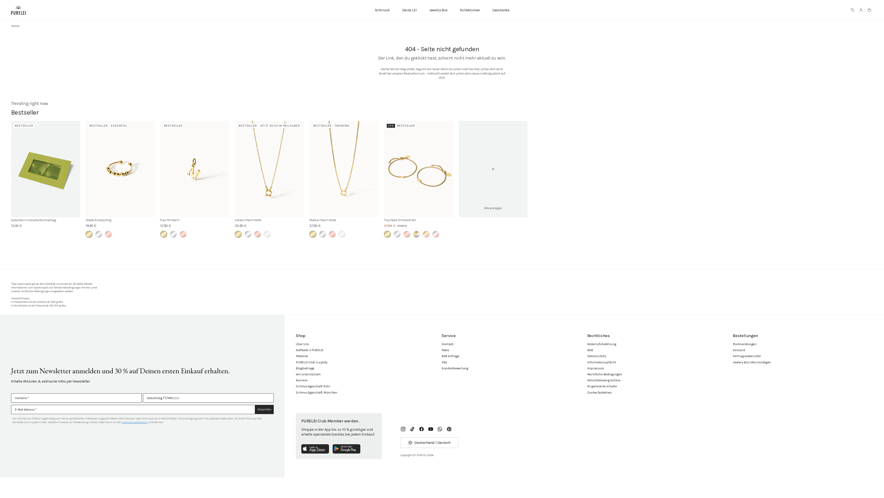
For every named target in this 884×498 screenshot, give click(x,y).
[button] (852, 10)
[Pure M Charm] (194, 169)
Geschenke (500, 10)
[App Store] (315, 449)
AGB (590, 350)
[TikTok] (412, 429)
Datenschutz (596, 356)
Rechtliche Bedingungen (604, 374)
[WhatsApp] (440, 429)
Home (15, 26)
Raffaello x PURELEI (309, 350)
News (445, 350)
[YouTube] (430, 429)
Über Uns (302, 344)
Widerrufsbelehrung (601, 344)
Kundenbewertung (455, 368)
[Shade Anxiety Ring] (120, 169)
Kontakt (448, 344)
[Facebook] (421, 429)
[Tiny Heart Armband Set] (418, 169)
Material (302, 356)
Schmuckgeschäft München (316, 392)
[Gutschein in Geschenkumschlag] (45, 169)
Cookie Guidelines (599, 392)
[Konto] (861, 10)
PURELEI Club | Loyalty (312, 362)
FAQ (444, 362)
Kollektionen (470, 10)
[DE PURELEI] (18, 10)
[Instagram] (403, 429)
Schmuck (382, 10)
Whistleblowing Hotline (603, 380)
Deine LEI (409, 10)
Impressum (595, 368)
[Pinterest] (449, 429)
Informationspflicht (601, 362)
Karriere (301, 380)
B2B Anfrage (450, 356)
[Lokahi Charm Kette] (269, 169)
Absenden (264, 409)
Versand (739, 350)
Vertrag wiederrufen (747, 356)
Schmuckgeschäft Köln (313, 386)
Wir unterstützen (308, 374)
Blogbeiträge (305, 368)
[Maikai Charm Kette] (343, 169)
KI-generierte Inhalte (602, 386)
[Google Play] (346, 449)
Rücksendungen (744, 344)
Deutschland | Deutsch (432, 442)
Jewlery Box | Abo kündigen (752, 362)
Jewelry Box (438, 10)
